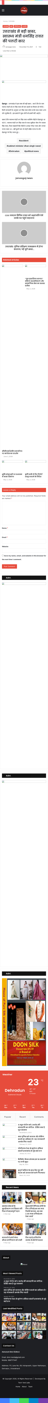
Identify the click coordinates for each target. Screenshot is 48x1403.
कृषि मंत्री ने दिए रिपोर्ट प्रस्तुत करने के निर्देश (33, 475)
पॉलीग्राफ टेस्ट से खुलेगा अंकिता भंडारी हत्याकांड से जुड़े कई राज (30, 1149)
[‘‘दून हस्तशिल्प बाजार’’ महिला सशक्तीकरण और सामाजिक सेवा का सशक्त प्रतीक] (35, 270)
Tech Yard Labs (24, 1383)
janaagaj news (11, 47)
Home (5, 21)
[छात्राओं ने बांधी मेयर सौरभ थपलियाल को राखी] (12, 1229)
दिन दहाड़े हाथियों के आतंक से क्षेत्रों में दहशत (34, 1238)
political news (32, 151)
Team (30, 1387)
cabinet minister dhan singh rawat (24, 146)
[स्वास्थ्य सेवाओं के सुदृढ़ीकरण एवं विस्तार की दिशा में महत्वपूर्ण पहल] (12, 1198)
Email (5, 537)
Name (5, 528)
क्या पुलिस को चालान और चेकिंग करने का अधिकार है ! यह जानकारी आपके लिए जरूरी (31, 1139)
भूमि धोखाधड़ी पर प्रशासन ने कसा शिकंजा (12, 475)
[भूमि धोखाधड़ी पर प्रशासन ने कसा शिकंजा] (12, 466)
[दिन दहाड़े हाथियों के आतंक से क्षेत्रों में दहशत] (35, 1229)
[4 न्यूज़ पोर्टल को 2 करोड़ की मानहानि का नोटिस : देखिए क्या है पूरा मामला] (9, 1128)
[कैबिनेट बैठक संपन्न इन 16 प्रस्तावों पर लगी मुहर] (9, 1162)
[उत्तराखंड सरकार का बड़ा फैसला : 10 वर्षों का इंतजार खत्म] (39, 1335)
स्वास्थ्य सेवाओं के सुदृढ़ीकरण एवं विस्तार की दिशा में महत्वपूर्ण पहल (12, 1208)
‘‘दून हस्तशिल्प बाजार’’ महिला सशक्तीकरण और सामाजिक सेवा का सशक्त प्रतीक (35, 282)
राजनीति (24, 26)
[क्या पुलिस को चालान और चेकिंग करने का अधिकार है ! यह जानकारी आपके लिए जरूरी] (9, 1140)
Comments (39, 1117)
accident (24, 140)
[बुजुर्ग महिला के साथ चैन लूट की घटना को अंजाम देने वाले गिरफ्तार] (9, 1173)
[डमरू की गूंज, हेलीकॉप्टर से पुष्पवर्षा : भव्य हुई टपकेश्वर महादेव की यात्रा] (24, 1335)
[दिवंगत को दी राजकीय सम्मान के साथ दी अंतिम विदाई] (39, 1326)
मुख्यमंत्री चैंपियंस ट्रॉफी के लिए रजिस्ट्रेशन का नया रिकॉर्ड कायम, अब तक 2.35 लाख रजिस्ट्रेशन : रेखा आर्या (35, 1211)
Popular (7, 1117)
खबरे (11, 26)
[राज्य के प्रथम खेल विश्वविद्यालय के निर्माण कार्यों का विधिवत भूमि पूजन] (9, 1317)
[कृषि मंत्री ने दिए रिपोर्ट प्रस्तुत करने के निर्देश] (35, 466)
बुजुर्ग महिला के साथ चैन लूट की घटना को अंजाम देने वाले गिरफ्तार (31, 1171)
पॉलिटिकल (17, 26)
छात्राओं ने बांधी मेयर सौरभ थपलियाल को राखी (12, 1238)
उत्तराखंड (11, 21)
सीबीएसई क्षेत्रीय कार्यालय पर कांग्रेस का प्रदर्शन (12, 452)
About (24, 1387)
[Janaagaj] (24, 10)
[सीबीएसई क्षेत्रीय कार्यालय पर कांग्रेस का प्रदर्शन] (12, 357)
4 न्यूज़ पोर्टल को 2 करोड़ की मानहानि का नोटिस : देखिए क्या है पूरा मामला (31, 1127)
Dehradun (14, 151)
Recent (23, 1117)
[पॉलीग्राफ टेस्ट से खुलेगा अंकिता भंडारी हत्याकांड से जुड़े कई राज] (9, 1151)
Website (5, 546)
